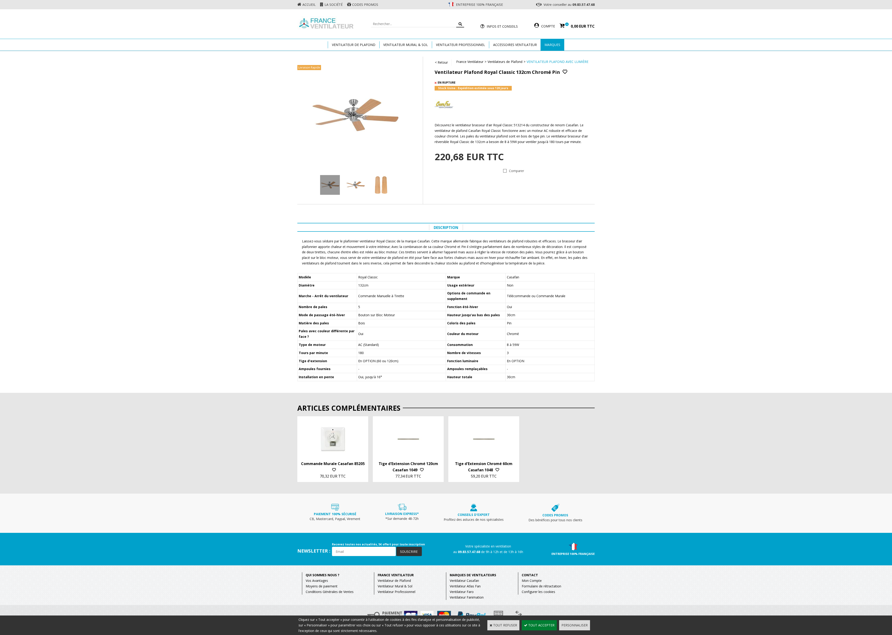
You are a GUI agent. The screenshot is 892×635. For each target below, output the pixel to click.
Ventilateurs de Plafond (505, 61)
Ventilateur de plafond (353, 44)
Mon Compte (532, 580)
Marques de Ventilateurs (473, 575)
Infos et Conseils (502, 26)
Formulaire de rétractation (541, 586)
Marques (552, 44)
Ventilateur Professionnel (460, 44)
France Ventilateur (469, 61)
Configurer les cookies (538, 591)
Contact (530, 575)
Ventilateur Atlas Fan (465, 586)
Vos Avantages (317, 580)
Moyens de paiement (322, 586)
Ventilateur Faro (462, 591)
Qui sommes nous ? (322, 575)
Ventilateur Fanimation (467, 597)
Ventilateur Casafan (464, 580)
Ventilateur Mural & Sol (405, 44)
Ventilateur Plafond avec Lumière (557, 61)
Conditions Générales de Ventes (330, 591)
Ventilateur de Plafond (394, 580)
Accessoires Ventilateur (515, 44)
